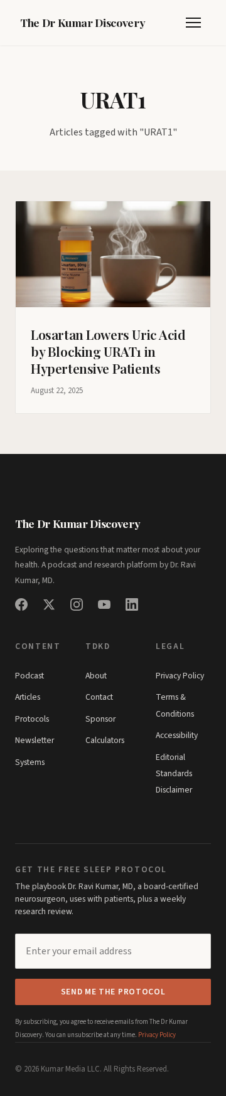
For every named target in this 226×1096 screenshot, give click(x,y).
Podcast (29, 676)
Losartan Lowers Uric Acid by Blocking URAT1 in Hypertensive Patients (108, 351)
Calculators (104, 740)
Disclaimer (174, 790)
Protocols (32, 719)
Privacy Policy (180, 676)
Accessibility (177, 735)
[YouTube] (104, 604)
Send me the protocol (113, 992)
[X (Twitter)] (49, 604)
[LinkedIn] (132, 604)
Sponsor (100, 719)
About (96, 676)
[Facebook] (21, 604)
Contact (99, 697)
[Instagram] (76, 604)
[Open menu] (193, 23)
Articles (27, 697)
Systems (30, 762)
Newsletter (34, 740)
